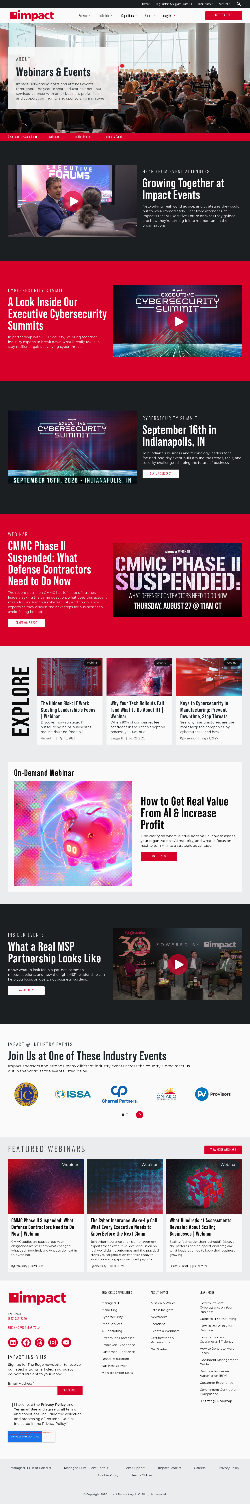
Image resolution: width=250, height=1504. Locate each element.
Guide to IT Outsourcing (218, 1319)
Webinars (54, 137)
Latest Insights (162, 1310)
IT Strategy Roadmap (216, 1401)
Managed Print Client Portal (85, 1468)
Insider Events (82, 137)
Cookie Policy (108, 1475)
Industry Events (114, 137)
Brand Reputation (115, 1359)
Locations (158, 1324)
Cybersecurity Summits (21, 137)
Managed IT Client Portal (29, 1468)
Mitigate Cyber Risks (117, 1373)
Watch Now (159, 856)
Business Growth (114, 1366)
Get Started (223, 15)
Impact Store (168, 1468)
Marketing (109, 1310)
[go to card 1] (127, 1114)
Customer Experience (118, 1352)
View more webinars (223, 1149)
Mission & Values (163, 1303)
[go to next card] (139, 1114)
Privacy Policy (229, 1468)
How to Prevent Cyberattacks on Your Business (216, 1308)
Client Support (205, 4)
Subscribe (224, 4)
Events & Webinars (165, 1331)
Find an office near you (23, 1328)
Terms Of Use (142, 1475)
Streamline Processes (118, 1338)
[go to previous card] (110, 1114)
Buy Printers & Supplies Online (172, 4)
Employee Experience (118, 1345)
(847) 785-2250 (17, 1319)
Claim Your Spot (160, 473)
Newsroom (159, 1317)
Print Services (112, 1324)
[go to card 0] (123, 1114)
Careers (146, 4)
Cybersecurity (112, 1317)
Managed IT (110, 1303)
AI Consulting (112, 1331)
